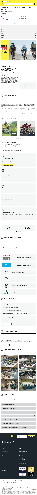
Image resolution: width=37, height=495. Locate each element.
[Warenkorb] (34, 1)
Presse (2, 474)
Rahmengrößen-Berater (5, 450)
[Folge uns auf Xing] (13, 442)
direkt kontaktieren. (5, 179)
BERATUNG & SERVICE (22, 400)
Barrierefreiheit (12, 480)
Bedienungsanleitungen (22, 460)
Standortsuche (4, 477)
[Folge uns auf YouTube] (8, 442)
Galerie (2, 35)
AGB (3, 480)
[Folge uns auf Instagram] (5, 442)
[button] (2, 4)
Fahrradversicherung (22, 459)
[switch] (34, 491)
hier (35, 244)
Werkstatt (3, 29)
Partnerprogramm (4, 475)
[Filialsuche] (31, 1)
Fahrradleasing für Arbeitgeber (6, 452)
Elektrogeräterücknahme (22, 463)
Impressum (7, 480)
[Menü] (35, 488)
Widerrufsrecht (21, 454)
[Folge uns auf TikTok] (2, 445)
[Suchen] (32, 4)
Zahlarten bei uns (21, 456)
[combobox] (18, 4)
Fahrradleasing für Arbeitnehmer (6, 451)
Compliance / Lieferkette (6, 482)
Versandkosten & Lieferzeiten (23, 451)
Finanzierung (21, 458)
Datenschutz (17, 480)
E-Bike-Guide (3, 456)
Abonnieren (31, 436)
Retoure (20, 452)
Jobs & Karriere (4, 470)
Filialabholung (21, 455)
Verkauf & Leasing (4, 27)
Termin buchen (4, 31)
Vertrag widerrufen (14, 482)
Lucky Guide (3, 469)
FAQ (2, 37)
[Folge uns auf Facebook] (2, 442)
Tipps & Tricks (21, 462)
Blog (2, 455)
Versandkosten (14, 484)
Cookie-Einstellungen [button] (23, 480)
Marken (3, 454)
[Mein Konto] (33, 1)
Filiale (2, 26)
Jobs (2, 33)
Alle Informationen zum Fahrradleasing (8, 177)
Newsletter (3, 473)
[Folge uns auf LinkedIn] (10, 442)
